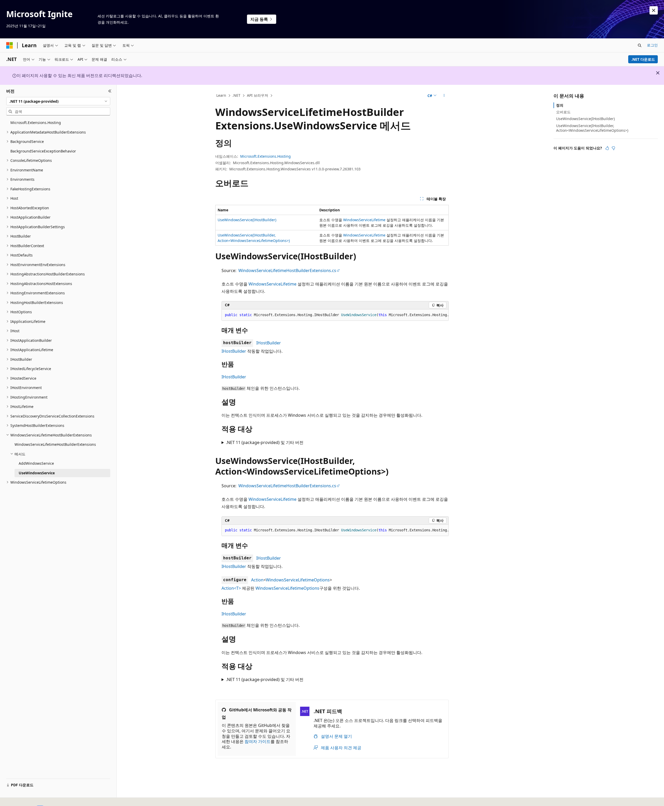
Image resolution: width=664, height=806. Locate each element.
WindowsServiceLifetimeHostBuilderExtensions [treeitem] (55, 444)
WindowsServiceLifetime (364, 219)
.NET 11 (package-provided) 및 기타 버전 (264, 442)
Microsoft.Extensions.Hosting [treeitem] (35, 122)
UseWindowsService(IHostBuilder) (247, 219)
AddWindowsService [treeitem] (36, 463)
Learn (221, 95)
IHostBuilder (268, 343)
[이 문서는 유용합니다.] (607, 148)
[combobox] (58, 101)
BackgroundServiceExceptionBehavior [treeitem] (43, 151)
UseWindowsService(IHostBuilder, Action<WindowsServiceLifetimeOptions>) (592, 128)
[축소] (109, 91)
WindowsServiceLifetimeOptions (298, 580)
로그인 (652, 45)
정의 (559, 105)
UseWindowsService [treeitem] (37, 472)
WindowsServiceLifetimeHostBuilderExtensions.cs (287, 270)
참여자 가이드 (258, 741)
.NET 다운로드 (643, 59)
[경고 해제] (653, 10)
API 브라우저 (257, 95)
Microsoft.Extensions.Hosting (265, 156)
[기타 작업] (444, 96)
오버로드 (563, 111)
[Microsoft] (9, 45)
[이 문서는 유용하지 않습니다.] (613, 148)
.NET (236, 95)
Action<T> (231, 588)
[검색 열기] (639, 45)
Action (257, 580)
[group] (335, 315)
